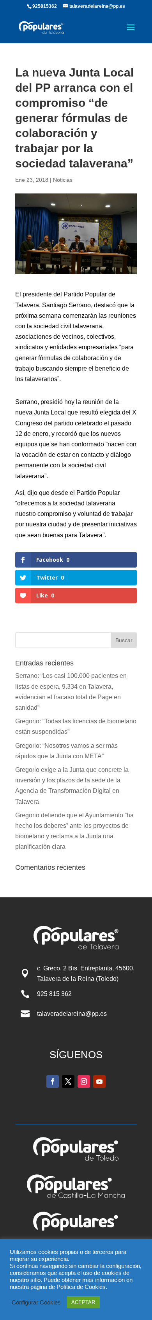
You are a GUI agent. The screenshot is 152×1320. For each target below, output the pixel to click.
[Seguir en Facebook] (52, 1081)
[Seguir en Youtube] (99, 1081)
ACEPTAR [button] (83, 1302)
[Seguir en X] (68, 1081)
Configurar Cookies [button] (36, 1302)
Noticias (62, 180)
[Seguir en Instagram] (84, 1081)
